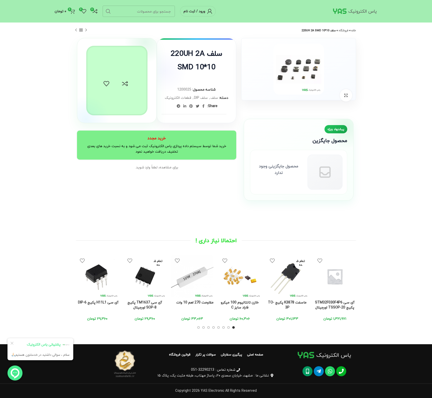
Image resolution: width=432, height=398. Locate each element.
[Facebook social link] (203, 106)
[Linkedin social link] (185, 106)
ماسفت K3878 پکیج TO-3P (287, 305)
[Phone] (341, 371)
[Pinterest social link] (191, 106)
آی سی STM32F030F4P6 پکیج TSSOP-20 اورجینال (334, 305)
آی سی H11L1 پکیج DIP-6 (98, 302)
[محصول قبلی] (86, 30)
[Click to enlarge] (346, 95)
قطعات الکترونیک (178, 98)
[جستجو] (108, 11)
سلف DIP (201, 98)
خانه (353, 30)
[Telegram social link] (178, 106)
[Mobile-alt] (307, 371)
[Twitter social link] (197, 106)
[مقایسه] (125, 84)
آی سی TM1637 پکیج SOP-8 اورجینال (145, 305)
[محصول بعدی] (76, 30)
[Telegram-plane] (319, 371)
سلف (214, 98)
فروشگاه (343, 30)
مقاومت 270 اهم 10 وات (195, 302)
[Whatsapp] (330, 371)
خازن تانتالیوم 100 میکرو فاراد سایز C (240, 305)
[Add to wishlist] (107, 84)
